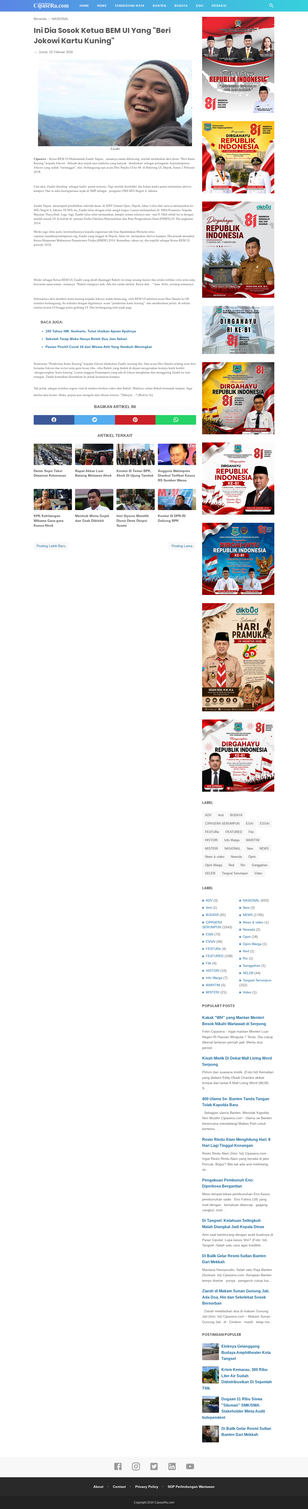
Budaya (181, 5)
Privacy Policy (146, 1487)
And (221, 815)
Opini (252, 857)
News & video (214, 857)
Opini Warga (213, 865)
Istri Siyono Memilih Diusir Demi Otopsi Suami (132, 520)
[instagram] (136, 1469)
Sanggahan (259, 865)
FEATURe (212, 832)
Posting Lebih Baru (51, 546)
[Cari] (271, 6)
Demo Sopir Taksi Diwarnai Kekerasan (50, 473)
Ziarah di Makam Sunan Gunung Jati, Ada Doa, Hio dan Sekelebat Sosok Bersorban (235, 1297)
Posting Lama (182, 546)
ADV (208, 815)
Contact (119, 1487)
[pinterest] (135, 420)
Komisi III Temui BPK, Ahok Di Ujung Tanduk (135, 473)
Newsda (236, 857)
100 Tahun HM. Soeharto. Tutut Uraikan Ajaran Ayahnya (90, 331)
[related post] (53, 454)
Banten (159, 5)
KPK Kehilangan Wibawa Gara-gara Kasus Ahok (49, 520)
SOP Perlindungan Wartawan (191, 1487)
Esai (200, 5)
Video (258, 873)
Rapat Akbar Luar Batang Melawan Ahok (93, 473)
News (102, 5)
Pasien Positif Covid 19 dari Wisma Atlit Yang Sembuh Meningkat (98, 347)
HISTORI (211, 840)
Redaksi (219, 5)
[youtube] (190, 1469)
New (250, 848)
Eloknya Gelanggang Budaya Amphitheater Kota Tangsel (246, 1352)
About (98, 1487)
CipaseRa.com (164, 1502)
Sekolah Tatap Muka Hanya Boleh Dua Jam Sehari (86, 339)
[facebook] (54, 420)
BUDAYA (236, 815)
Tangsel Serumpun (235, 873)
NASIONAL (232, 848)
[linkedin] (172, 1469)
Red (231, 865)
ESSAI (265, 823)
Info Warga (231, 840)
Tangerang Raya (130, 5)
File (251, 832)
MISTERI (211, 848)
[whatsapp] (175, 420)
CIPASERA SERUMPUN (222, 823)
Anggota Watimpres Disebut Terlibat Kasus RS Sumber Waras (176, 475)
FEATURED (233, 832)
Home (84, 5)
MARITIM (252, 840)
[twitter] (94, 420)
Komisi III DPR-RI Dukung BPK (172, 518)
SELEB (210, 873)
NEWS (264, 848)
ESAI (249, 823)
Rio (243, 865)
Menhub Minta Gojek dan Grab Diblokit (92, 518)
